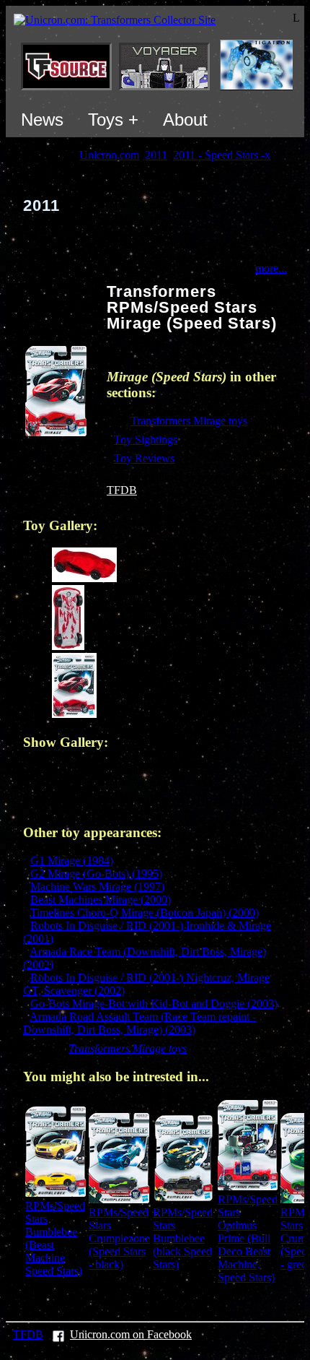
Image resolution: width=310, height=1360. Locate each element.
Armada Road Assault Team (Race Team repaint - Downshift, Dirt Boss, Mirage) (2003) (139, 1023)
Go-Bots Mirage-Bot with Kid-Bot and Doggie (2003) (154, 1003)
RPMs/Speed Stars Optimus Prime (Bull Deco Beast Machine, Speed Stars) (248, 1238)
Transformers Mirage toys (188, 421)
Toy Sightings (145, 439)
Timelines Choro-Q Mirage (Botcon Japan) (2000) (144, 912)
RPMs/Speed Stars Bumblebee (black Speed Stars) (183, 1238)
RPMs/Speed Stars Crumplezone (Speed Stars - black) (119, 1238)
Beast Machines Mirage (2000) (100, 899)
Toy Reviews (144, 458)
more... (271, 268)
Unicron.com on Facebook (131, 1334)
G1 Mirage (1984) (71, 860)
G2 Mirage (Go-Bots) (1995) (96, 873)
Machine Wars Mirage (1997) (97, 886)
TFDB (122, 490)
